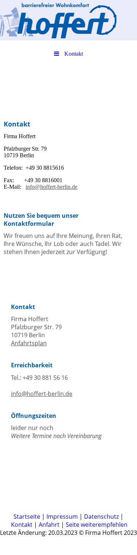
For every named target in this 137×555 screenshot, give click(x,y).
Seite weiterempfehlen (97, 525)
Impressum (62, 516)
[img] (68, 20)
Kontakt (22, 525)
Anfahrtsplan (29, 343)
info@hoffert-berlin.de (51, 187)
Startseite (27, 516)
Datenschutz (101, 516)
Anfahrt (49, 525)
